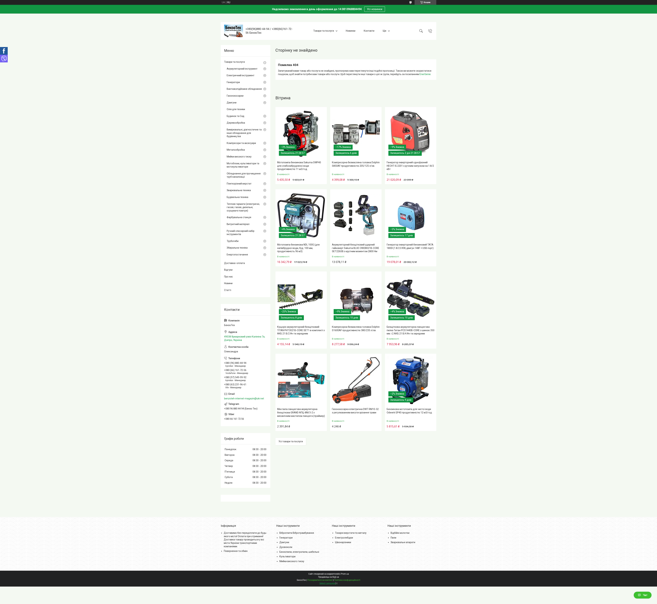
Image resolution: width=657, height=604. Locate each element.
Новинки (350, 30)
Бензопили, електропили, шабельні (299, 551)
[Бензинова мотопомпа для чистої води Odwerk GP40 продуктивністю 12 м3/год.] (411, 380)
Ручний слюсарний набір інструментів (240, 233)
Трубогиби (233, 241)
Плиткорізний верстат (239, 183)
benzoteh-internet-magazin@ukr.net (244, 398)
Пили (393, 537)
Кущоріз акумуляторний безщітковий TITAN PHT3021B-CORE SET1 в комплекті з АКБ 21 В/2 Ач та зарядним (301, 330)
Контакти (369, 30)
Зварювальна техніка (239, 190)
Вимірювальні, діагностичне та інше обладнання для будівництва (244, 133)
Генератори (233, 82)
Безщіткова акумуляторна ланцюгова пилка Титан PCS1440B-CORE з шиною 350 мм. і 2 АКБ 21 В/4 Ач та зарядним (410, 330)
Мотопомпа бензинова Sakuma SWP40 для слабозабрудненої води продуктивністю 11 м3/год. (299, 165)
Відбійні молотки (400, 533)
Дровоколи (285, 547)
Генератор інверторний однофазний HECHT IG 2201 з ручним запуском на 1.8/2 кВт (410, 165)
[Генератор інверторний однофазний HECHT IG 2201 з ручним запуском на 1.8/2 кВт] (411, 133)
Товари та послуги (323, 30)
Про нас (228, 276)
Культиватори (287, 556)
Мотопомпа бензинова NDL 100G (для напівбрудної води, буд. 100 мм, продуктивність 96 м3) (298, 248)
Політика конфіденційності (347, 580)
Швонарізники (343, 542)
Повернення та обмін (236, 551)
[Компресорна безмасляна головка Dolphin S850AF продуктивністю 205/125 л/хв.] (356, 133)
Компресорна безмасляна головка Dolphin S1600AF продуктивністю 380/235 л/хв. (356, 329)
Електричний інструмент (240, 75)
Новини (228, 283)
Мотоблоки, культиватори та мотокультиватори (243, 165)
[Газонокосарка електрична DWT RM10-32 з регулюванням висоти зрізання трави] (356, 380)
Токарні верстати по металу (350, 533)
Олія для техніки (236, 109)
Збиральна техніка (237, 247)
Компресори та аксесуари (241, 143)
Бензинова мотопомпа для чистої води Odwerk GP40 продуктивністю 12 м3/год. (409, 411)
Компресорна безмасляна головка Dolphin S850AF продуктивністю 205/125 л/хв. (356, 164)
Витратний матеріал (238, 224)
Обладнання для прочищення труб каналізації (244, 175)
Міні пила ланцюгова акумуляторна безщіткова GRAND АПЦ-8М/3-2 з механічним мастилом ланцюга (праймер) (301, 412)
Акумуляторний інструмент (242, 68)
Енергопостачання (237, 254)
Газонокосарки (235, 95)
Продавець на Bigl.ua (328, 577)
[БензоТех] (233, 31)
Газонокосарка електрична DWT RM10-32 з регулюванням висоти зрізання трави (355, 411)
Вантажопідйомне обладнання (244, 89)
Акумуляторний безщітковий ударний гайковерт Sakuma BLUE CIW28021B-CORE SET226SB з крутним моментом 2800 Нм (355, 248)
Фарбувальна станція (239, 217)
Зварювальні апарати (403, 542)
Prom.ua (345, 574)
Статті (227, 290)
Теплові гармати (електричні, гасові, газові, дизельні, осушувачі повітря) (243, 207)
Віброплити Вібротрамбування (296, 533)
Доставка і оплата (234, 263)
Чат (645, 595)
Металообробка (236, 149)
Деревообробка (236, 122)
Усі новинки (374, 9)
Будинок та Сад (235, 116)
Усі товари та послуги (291, 441)
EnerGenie (425, 74)
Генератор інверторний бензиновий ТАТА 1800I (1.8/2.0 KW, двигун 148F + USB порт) (410, 246)
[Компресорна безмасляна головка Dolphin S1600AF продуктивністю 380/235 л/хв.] (356, 298)
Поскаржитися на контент (320, 580)
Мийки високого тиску (239, 156)
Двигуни (231, 102)
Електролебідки (344, 537)
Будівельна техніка (237, 197)
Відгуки (228, 269)
